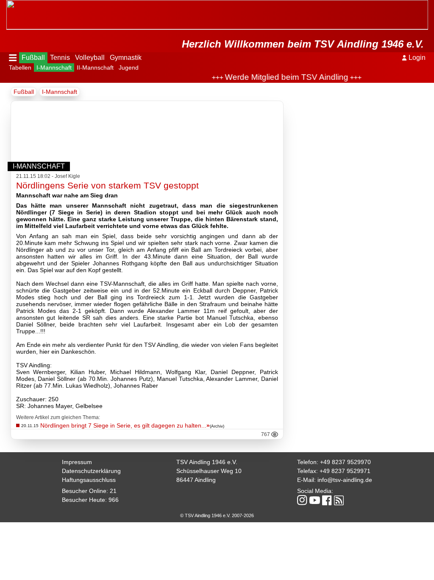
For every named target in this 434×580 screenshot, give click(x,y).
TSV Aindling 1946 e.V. (206, 462)
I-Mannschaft (54, 67)
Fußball (33, 57)
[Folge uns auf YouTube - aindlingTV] (314, 501)
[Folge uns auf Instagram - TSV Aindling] (302, 501)
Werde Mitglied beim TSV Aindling (280, 77)
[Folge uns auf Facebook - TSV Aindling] (327, 501)
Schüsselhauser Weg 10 (209, 470)
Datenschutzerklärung (91, 470)
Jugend (129, 67)
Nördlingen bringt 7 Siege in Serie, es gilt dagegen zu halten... (125, 425)
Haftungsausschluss (89, 479)
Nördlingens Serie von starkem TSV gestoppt (107, 185)
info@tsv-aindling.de (344, 479)
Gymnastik (126, 57)
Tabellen (20, 67)
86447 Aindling (196, 479)
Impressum (77, 462)
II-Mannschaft (95, 67)
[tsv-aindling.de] (8, 4)
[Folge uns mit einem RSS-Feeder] (339, 501)
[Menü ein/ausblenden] (12, 58)
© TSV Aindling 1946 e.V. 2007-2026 (217, 515)
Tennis (60, 57)
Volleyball (90, 57)
